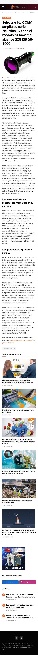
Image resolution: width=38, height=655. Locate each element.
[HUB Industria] (19, 7)
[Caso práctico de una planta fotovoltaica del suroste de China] (19, 488)
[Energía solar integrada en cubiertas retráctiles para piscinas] (19, 398)
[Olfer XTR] (13, 569)
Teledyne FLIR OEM (9, 348)
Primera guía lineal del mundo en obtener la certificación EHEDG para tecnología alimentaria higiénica (18, 442)
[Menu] (3, 7)
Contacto (4, 649)
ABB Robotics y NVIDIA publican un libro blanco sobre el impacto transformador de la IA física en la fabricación (19, 532)
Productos (6, 17)
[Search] (35, 7)
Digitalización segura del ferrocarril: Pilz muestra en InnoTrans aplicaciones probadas (21, 597)
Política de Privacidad (26, 647)
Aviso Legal (15, 647)
